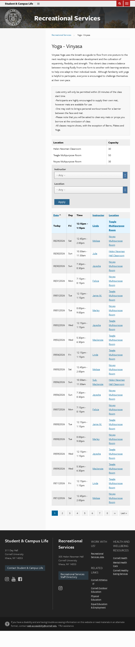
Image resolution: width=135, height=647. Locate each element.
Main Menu (126, 3)
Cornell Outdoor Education (99, 589)
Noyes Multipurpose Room (116, 241)
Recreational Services (67, 18)
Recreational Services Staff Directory (72, 575)
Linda (96, 225)
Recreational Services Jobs (97, 555)
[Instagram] (60, 588)
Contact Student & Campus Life (25, 568)
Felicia (96, 281)
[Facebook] (20, 579)
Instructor (60, 169)
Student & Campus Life (20, 4)
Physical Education (96, 597)
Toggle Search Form (119, 3)
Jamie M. (97, 295)
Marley (96, 310)
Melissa (96, 240)
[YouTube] (14, 579)
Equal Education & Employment (99, 605)
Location (59, 183)
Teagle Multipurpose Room (116, 226)
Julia (95, 253)
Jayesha (97, 266)
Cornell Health (120, 558)
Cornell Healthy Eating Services (120, 572)
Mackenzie (98, 340)
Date (57, 215)
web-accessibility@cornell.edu (42, 626)
